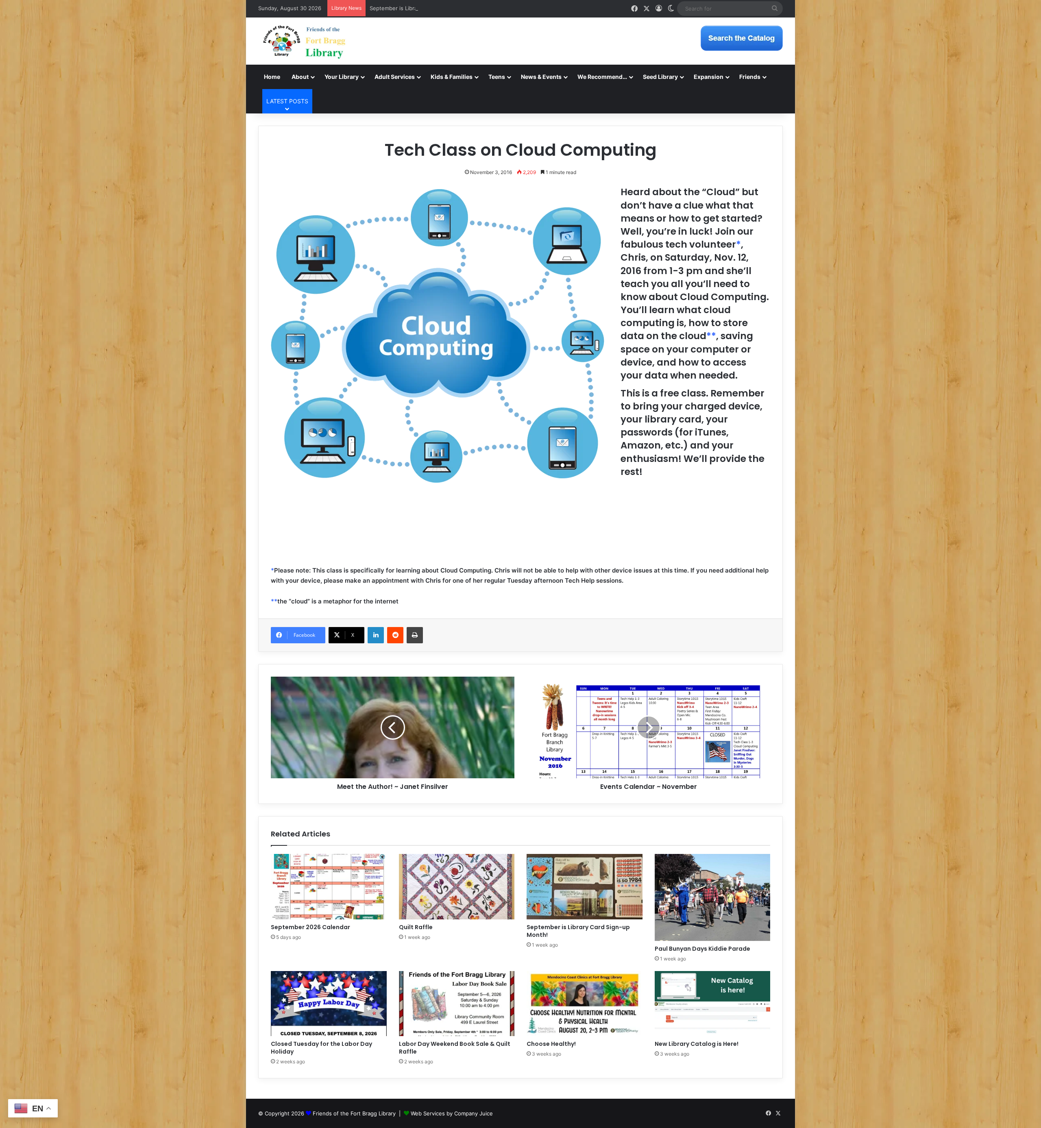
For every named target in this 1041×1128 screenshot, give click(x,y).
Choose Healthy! (551, 1044)
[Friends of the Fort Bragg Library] (304, 41)
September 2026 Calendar (310, 927)
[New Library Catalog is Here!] (713, 1003)
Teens (496, 76)
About (300, 76)
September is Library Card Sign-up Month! (423, 8)
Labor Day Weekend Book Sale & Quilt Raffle (454, 1048)
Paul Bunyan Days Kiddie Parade (702, 949)
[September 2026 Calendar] (329, 886)
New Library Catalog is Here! (696, 1044)
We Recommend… (602, 76)
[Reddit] (395, 635)
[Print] (415, 635)
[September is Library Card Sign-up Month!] (584, 886)
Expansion (708, 76)
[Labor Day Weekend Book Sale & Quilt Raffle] (457, 1003)
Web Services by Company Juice (452, 1113)
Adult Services (395, 76)
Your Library (341, 76)
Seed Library (660, 76)
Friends (749, 76)
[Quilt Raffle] (457, 886)
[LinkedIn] (376, 635)
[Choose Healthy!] (584, 1003)
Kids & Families (452, 76)
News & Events (541, 76)
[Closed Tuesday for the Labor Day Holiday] (329, 1003)
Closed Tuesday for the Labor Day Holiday (321, 1048)
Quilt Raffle (416, 927)
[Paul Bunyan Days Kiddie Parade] (713, 897)
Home (272, 76)
